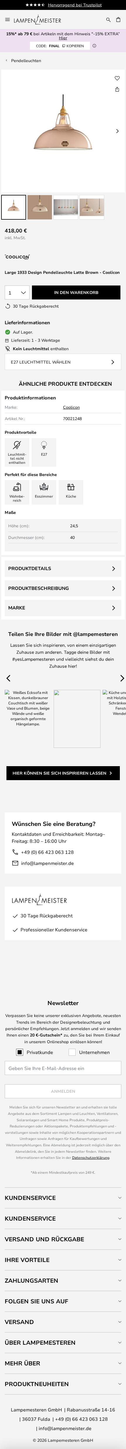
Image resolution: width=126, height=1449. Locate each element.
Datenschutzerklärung (90, 1157)
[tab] (63, 1197)
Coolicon (71, 407)
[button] (13, 207)
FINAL (60, 45)
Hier (63, 37)
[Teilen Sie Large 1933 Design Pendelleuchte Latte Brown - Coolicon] (117, 89)
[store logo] (41, 19)
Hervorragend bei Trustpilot (75, 5)
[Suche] (108, 19)
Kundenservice (30, 1198)
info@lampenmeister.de (47, 863)
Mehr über (22, 1363)
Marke (16, 607)
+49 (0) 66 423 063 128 (47, 852)
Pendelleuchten (26, 60)
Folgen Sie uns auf (36, 1301)
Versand (19, 1322)
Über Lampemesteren (40, 1342)
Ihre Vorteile (27, 1260)
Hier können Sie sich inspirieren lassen (59, 773)
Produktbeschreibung (38, 588)
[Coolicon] (36, 257)
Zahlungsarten (31, 1280)
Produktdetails (29, 568)
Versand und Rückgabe (44, 1239)
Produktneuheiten (37, 1384)
